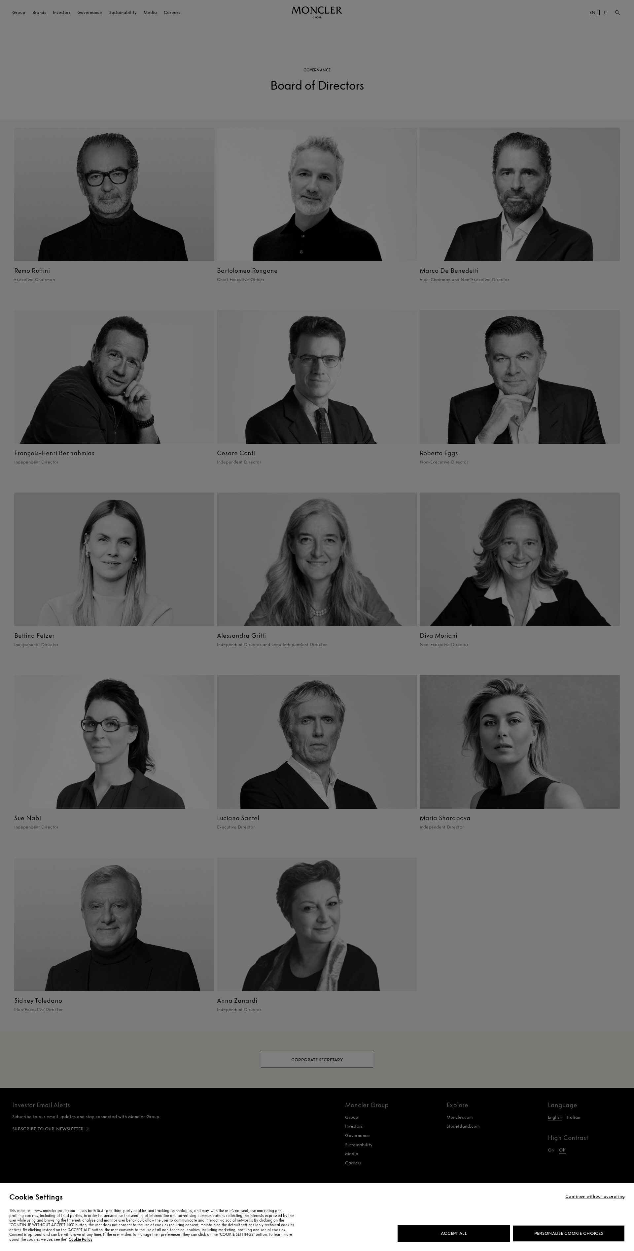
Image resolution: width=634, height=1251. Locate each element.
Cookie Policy (80, 1239)
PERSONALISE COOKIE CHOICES (568, 1233)
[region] (317, 1217)
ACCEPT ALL (453, 1233)
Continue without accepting (595, 1196)
